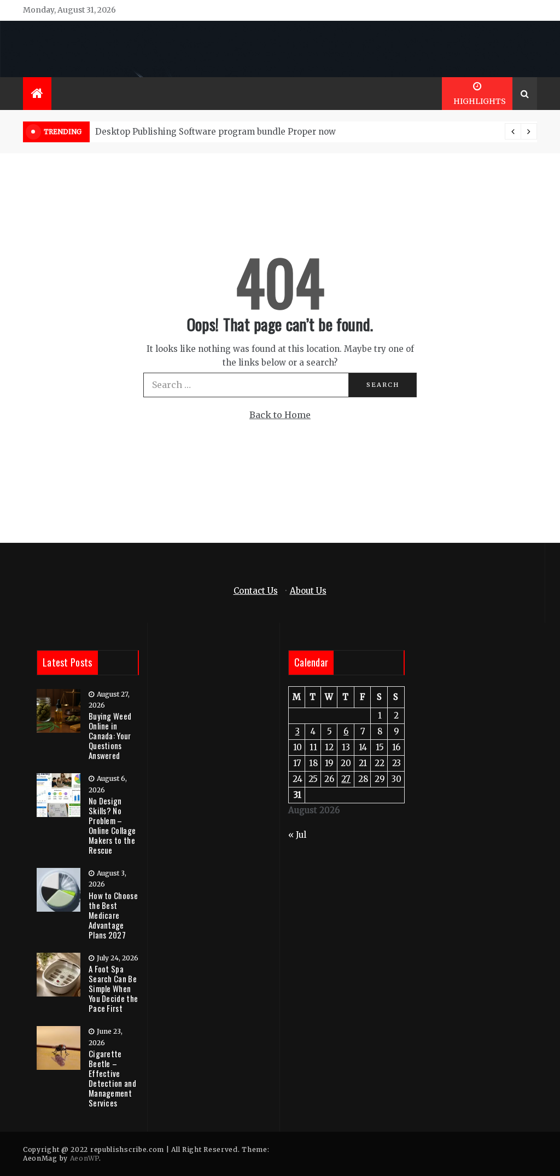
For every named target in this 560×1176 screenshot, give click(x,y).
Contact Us (256, 591)
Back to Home (280, 414)
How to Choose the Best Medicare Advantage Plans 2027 (113, 915)
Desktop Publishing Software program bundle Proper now (215, 131)
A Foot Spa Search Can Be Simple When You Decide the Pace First (113, 988)
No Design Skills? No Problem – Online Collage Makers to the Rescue (112, 825)
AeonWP (84, 1158)
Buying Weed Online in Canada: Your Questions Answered (110, 735)
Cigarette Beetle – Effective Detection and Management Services (112, 1078)
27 (346, 779)
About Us (308, 591)
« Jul (297, 835)
